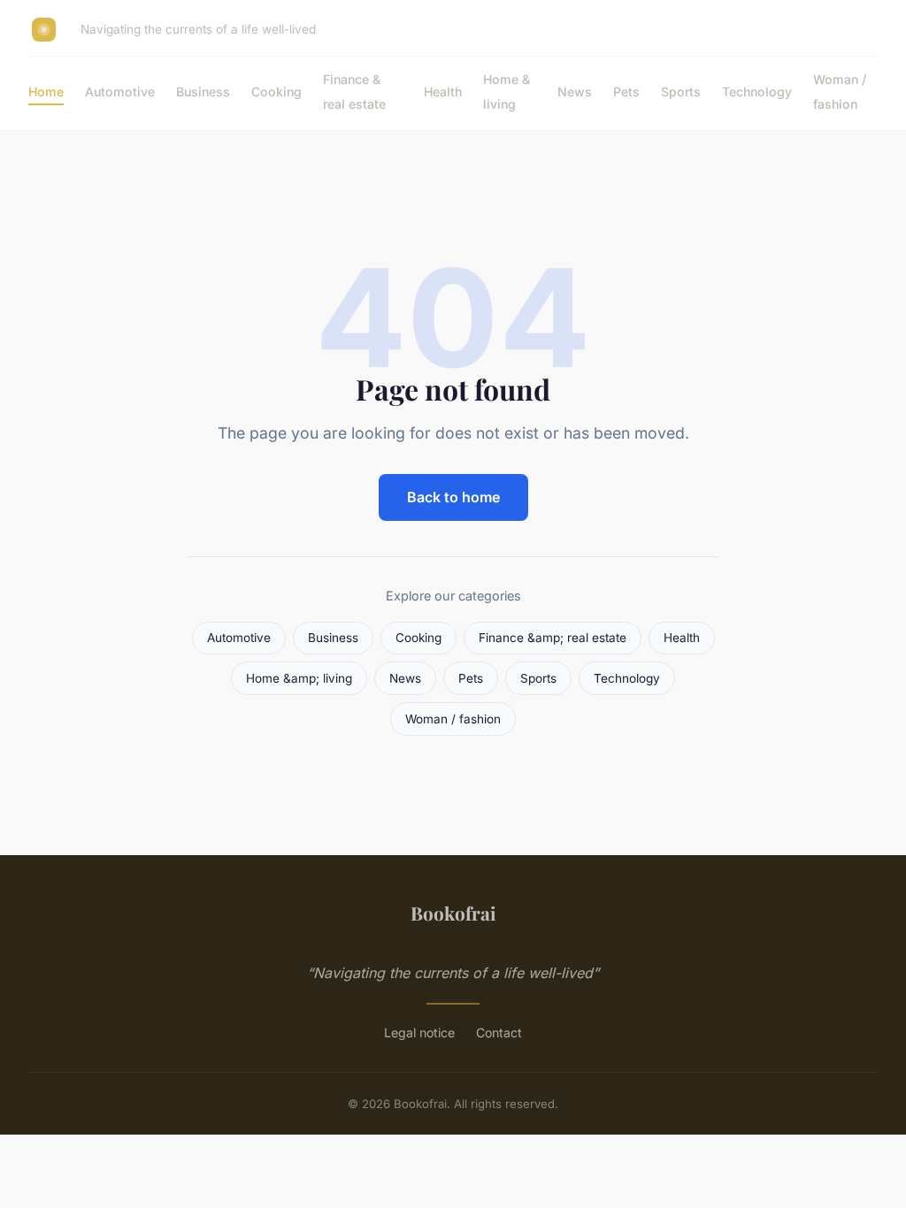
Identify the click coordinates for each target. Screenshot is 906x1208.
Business (203, 91)
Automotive (120, 91)
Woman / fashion (839, 91)
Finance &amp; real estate (552, 638)
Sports (681, 91)
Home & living (506, 91)
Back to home (453, 497)
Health (443, 91)
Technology (757, 91)
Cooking (276, 91)
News (574, 91)
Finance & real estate (354, 91)
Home (46, 91)
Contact (499, 1032)
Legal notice (419, 1032)
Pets (626, 91)
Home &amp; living (299, 678)
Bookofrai (453, 912)
